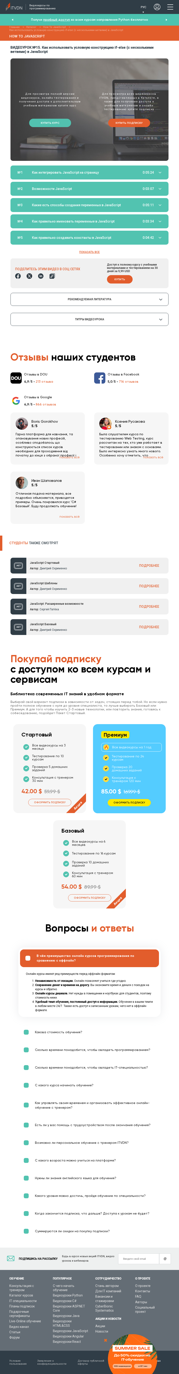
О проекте (143, 1286)
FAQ (138, 1296)
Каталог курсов (21, 1295)
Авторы (141, 1302)
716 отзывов (128, 381)
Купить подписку (129, 123)
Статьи (14, 1332)
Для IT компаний (108, 1291)
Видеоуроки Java (66, 1316)
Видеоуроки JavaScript (70, 1331)
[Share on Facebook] (18, 276)
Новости (101, 1331)
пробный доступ (56, 20)
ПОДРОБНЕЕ (149, 565)
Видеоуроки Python (68, 1295)
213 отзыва (44, 381)
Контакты (142, 1291)
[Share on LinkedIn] (41, 276)
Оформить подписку (49, 802)
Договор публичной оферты (91, 1362)
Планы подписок (22, 1306)
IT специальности (23, 1301)
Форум (14, 1337)
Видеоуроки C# (65, 1301)
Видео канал (19, 1327)
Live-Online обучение (25, 1321)
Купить (119, 279)
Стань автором (107, 1286)
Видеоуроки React (67, 1342)
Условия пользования (18, 1362)
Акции (100, 1326)
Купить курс (50, 123)
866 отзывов (46, 404)
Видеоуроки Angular (68, 1336)
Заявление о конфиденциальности (51, 1362)
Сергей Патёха (49, 609)
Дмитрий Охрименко (53, 568)
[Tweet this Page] (29, 276)
